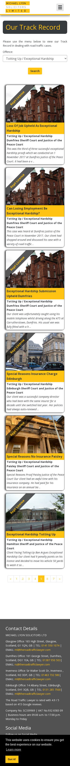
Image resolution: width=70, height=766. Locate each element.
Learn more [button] (13, 749)
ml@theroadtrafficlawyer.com (33, 650)
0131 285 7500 (52, 689)
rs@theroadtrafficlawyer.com (32, 664)
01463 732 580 (50, 675)
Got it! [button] (12, 759)
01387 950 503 (51, 660)
